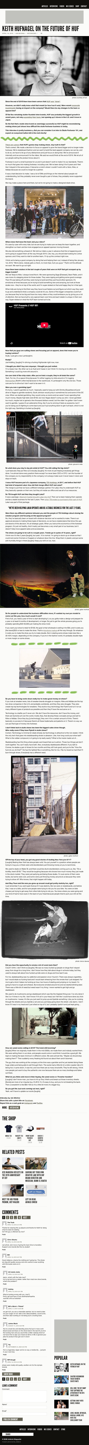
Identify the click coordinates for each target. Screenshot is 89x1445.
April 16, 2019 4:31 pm (15, 1291)
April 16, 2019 (7, 33)
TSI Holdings (51, 482)
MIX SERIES (70, 6)
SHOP (77, 6)
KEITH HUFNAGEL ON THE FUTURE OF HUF (40, 28)
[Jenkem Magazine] (17, 4)
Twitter (39, 1103)
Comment (6, 1389)
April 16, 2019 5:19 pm (14, 1362)
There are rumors (12, 145)
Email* (4, 1411)
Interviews (14, 1107)
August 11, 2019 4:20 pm (16, 1325)
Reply (4, 1234)
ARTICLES (45, 6)
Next (25, 1217)
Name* (4, 1404)
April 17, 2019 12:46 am (15, 1308)
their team (36, 117)
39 (40, 33)
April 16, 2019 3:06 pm (14, 1242)
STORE (63, 1429)
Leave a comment (9, 1385)
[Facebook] (68, 2)
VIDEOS (62, 6)
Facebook (29, 1100)
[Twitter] (71, 2)
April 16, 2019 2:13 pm (14, 1224)
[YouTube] (80, 2)
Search (3, 1434)
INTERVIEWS (54, 6)
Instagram (28, 1103)
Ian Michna (20, 33)
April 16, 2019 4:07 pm (14, 1257)
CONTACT (84, 6)
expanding (27, 117)
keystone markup (50, 630)
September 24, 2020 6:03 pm (17, 1347)
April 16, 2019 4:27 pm (15, 1274)
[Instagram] (75, 2)
